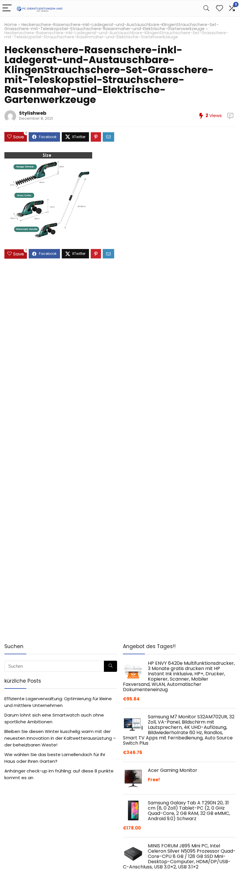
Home (10, 25)
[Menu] (7, 8)
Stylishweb (32, 113)
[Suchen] (110, 666)
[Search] (206, 8)
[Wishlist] (219, 8)
